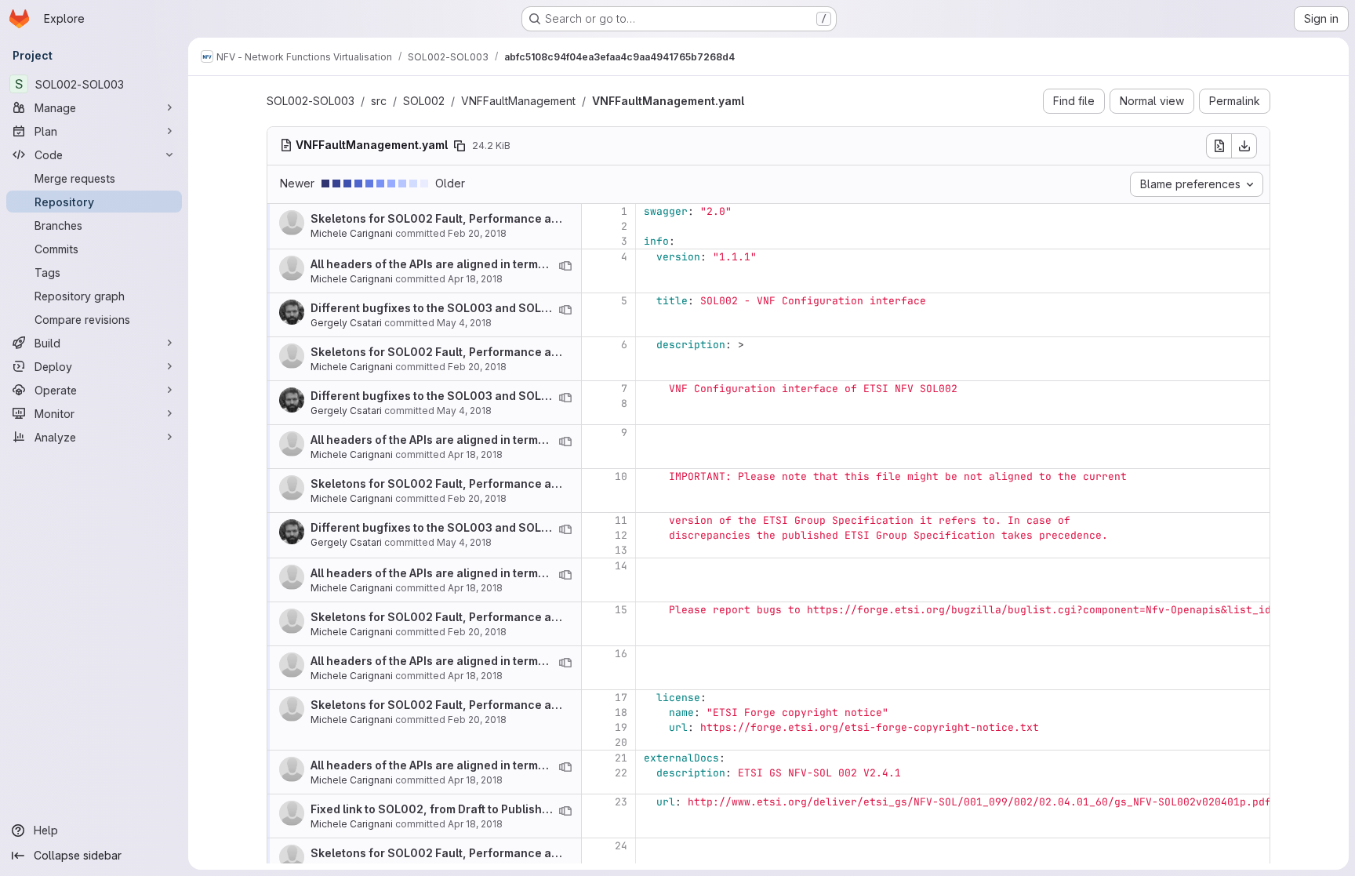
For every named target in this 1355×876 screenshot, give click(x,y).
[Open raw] (1218, 145)
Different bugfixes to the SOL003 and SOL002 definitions (468, 307)
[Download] (1244, 145)
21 (621, 758)
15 (621, 609)
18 (621, 712)
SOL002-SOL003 (310, 100)
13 (621, 550)
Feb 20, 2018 (477, 233)
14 (621, 565)
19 (621, 727)
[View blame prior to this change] (565, 266)
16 (621, 653)
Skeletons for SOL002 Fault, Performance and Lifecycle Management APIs (516, 218)
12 (621, 535)
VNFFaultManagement (518, 100)
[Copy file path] (459, 145)
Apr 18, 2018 (475, 279)
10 (621, 476)
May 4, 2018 (464, 323)
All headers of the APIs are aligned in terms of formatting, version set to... (510, 264)
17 (621, 697)
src (379, 100)
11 (621, 520)
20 (621, 742)
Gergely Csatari (346, 323)
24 (621, 845)
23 (621, 802)
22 (621, 773)
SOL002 (424, 100)
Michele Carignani (352, 233)
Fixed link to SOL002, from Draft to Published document (462, 809)
